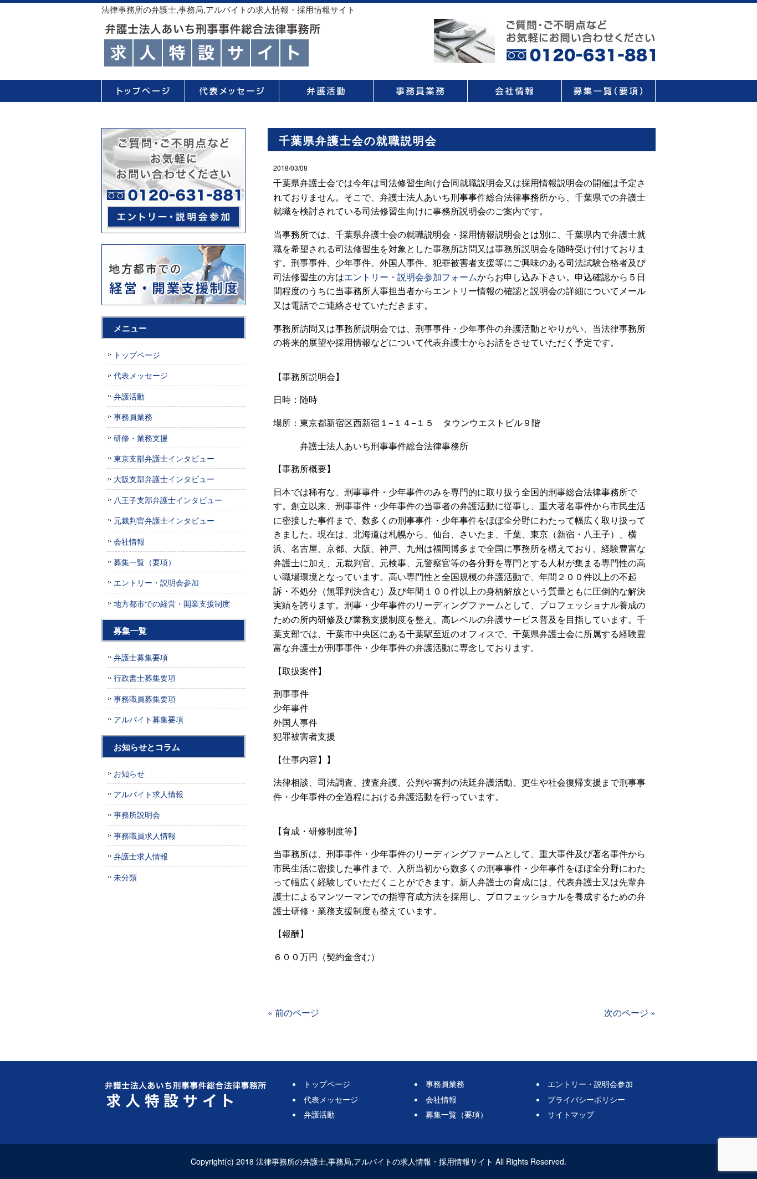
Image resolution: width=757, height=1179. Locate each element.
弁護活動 (326, 91)
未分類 (125, 877)
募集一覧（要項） (608, 91)
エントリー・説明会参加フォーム (410, 276)
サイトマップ (571, 1114)
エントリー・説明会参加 (156, 582)
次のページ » (630, 1012)
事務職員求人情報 (145, 835)
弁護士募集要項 (141, 657)
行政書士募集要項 (145, 677)
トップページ (143, 91)
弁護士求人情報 (141, 856)
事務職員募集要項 (145, 698)
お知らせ (129, 773)
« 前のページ (293, 1012)
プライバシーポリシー (586, 1099)
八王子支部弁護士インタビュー (168, 499)
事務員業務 (420, 91)
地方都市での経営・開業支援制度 (172, 603)
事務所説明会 (137, 814)
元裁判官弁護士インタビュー (164, 520)
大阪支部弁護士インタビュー (164, 478)
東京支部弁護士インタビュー (164, 458)
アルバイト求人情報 (148, 793)
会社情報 (514, 91)
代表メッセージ (232, 91)
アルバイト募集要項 (148, 719)
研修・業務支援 (141, 437)
